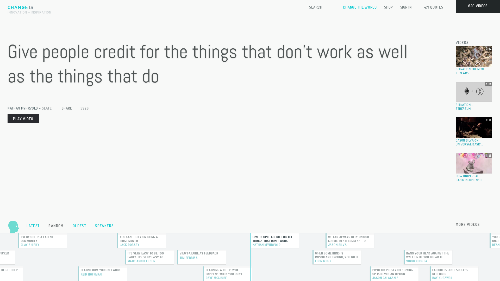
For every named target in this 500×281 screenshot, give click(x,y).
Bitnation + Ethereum (464, 107)
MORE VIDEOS (468, 224)
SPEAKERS (104, 225)
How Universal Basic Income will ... (469, 180)
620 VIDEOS (478, 6)
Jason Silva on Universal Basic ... (469, 142)
